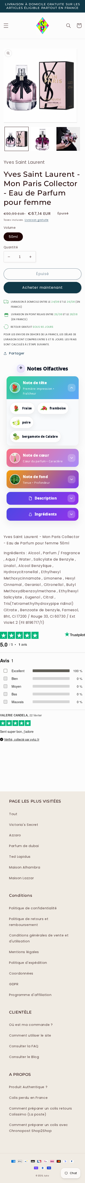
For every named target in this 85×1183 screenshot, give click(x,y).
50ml (13, 236)
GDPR (14, 984)
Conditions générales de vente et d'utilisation (38, 938)
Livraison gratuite (37, 220)
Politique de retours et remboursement (29, 922)
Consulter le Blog (24, 1057)
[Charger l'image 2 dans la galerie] (42, 139)
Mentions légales (24, 952)
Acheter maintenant (42, 287)
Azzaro (15, 835)
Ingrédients (46, 514)
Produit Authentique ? (28, 1087)
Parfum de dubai (24, 846)
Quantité (11, 247)
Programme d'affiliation (30, 995)
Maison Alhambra (24, 867)
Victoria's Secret (23, 824)
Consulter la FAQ (24, 1046)
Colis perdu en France (28, 1097)
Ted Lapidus (20, 856)
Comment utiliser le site (30, 1035)
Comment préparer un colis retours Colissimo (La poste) (40, 1111)
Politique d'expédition (28, 962)
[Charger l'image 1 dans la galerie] (16, 139)
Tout (13, 814)
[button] (6, 25)
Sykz (46, 1175)
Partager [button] (16, 353)
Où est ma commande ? (31, 1024)
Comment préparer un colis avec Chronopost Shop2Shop (38, 1128)
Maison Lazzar (21, 878)
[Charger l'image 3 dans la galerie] (68, 139)
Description (46, 498)
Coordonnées (21, 973)
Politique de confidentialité (33, 908)
